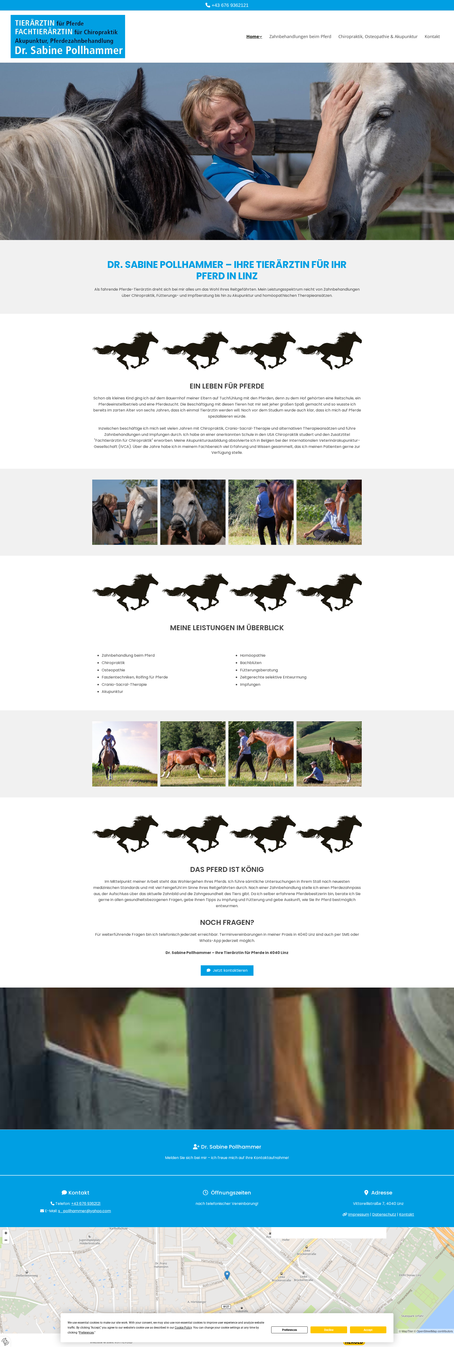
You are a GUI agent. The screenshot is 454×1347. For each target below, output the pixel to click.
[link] (254, 36)
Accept (368, 1330)
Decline (328, 1330)
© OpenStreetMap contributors (433, 1331)
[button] (227, 970)
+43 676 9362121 (230, 5)
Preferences (289, 1330)
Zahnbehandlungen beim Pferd (300, 36)
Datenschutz (384, 1214)
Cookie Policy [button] (183, 1327)
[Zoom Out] (5, 1240)
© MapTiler (406, 1331)
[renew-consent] (5, 1341)
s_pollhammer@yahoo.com (84, 1211)
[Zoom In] (5, 1233)
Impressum (358, 1214)
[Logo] (80, 36)
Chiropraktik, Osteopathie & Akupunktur (378, 36)
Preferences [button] (86, 1332)
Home (252, 36)
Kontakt (432, 36)
